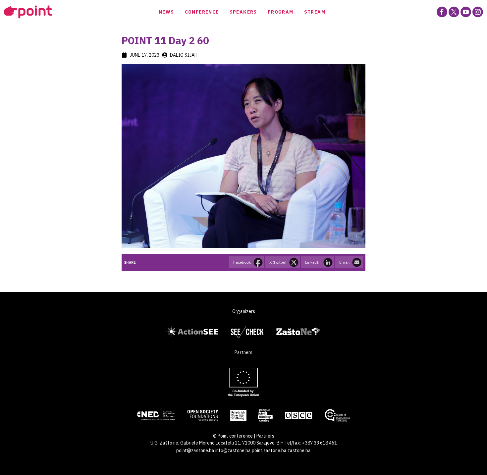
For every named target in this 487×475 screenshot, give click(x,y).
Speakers (243, 12)
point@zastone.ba (195, 450)
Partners (265, 436)
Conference (202, 12)
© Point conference (233, 436)
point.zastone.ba (269, 450)
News (166, 12)
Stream (314, 12)
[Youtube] (465, 12)
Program (281, 12)
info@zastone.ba (233, 450)
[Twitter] (454, 12)
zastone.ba (299, 450)
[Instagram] (477, 12)
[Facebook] (442, 12)
